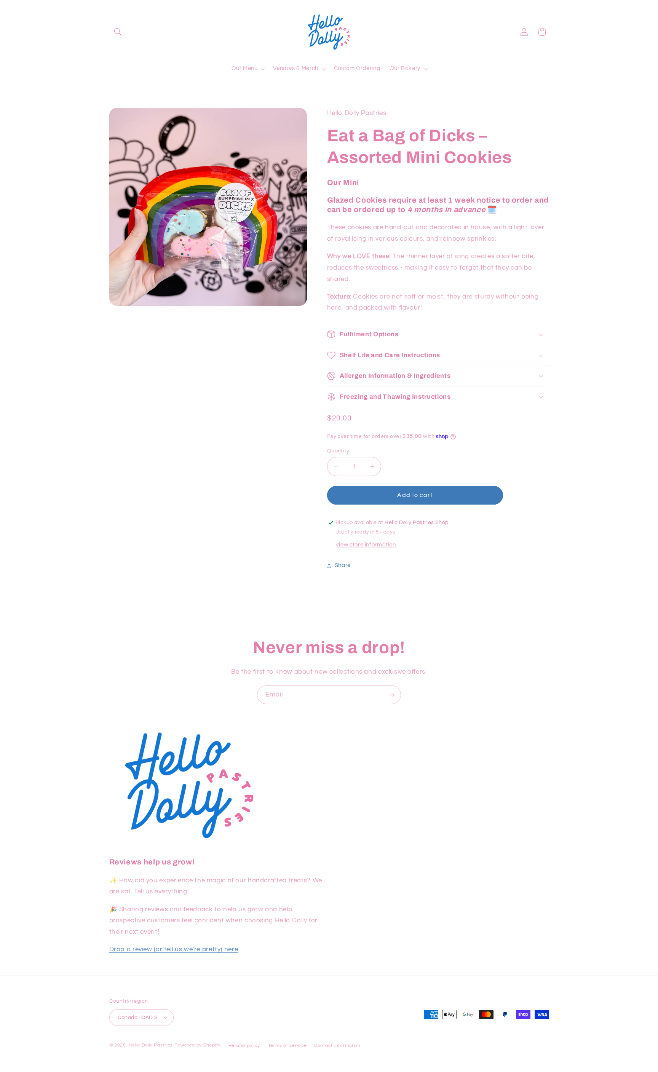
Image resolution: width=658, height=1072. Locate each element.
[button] (118, 32)
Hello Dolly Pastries (151, 1045)
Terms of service (287, 1045)
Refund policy (244, 1045)
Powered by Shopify (197, 1045)
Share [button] (343, 565)
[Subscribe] (392, 694)
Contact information (337, 1045)
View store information (365, 545)
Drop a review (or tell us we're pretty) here (173, 949)
